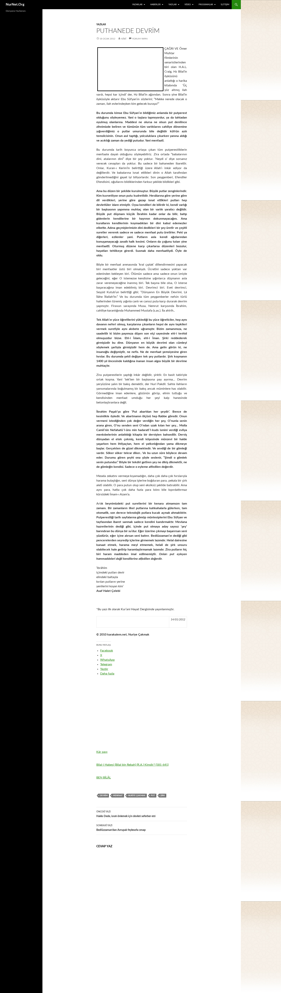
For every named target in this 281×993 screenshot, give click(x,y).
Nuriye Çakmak (136, 795)
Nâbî (123, 39)
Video (187, 4)
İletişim (225, 4)
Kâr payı (101, 751)
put (153, 795)
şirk (162, 795)
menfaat (118, 795)
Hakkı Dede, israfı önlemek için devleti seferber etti (126, 814)
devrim (104, 795)
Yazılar (172, 4)
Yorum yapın (140, 39)
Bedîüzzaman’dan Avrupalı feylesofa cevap (121, 827)
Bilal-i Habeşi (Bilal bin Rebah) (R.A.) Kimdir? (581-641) (132, 764)
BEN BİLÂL (103, 777)
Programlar (206, 4)
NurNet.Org (15, 4)
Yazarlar (137, 4)
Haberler (155, 4)
